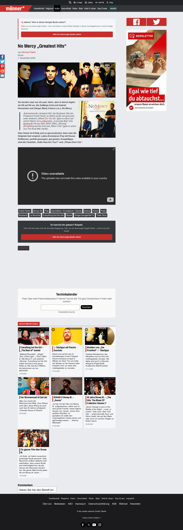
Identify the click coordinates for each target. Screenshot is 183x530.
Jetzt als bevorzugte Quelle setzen (67, 34)
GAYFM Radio (99, 2)
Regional (49, 8)
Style (81, 8)
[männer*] (16, 8)
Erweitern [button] (113, 64)
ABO (70, 503)
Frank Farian (25, 210)
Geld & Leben (90, 8)
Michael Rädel (29, 52)
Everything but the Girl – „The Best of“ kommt (31, 349)
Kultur (57, 8)
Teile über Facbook (2, 57)
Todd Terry (102, 215)
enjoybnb (113, 8)
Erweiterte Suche (67, 311)
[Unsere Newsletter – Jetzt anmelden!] (146, 70)
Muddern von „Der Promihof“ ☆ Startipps (98, 349)
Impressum (80, 503)
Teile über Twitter (2, 61)
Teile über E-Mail (2, 75)
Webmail (123, 503)
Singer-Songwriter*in (84, 215)
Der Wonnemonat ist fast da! (33, 397)
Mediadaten (59, 503)
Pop (47, 210)
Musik (20, 55)
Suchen (86, 307)
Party (103, 210)
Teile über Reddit (2, 71)
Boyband (23, 215)
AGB (114, 503)
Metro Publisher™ (94, 518)
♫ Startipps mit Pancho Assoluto (65, 349)
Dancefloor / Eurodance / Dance (66, 210)
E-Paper (77, 2)
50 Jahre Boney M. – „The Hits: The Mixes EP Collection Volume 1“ (99, 400)
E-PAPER (23, 248)
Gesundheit (66, 8)
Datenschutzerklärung (98, 503)
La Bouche (35, 215)
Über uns (47, 503)
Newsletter (135, 503)
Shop (109, 2)
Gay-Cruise (102, 8)
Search (70, 2)
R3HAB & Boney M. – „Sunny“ (64, 399)
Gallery (88, 2)
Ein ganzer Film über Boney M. (33, 451)
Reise (74, 8)
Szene (87, 210)
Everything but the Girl (53, 215)
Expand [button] (113, 102)
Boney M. (37, 210)
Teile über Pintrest (2, 66)
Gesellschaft (39, 8)
